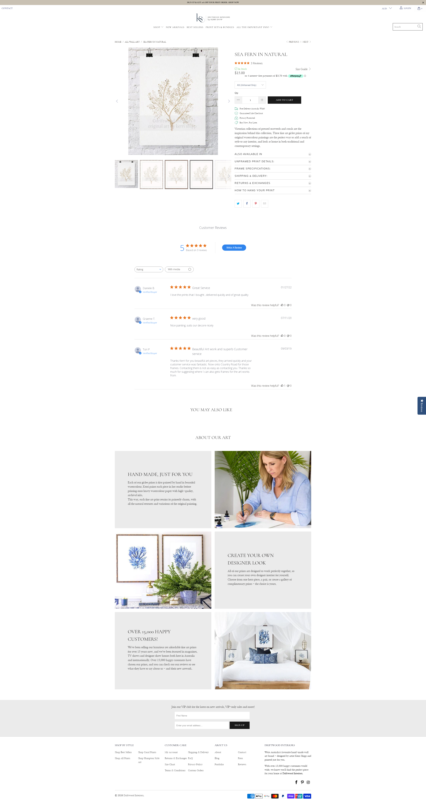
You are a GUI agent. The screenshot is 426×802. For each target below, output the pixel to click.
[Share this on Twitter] (238, 204)
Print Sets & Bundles (220, 27)
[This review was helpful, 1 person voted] (282, 386)
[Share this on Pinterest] (255, 204)
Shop (156, 27)
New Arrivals (175, 27)
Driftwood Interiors (133, 795)
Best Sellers (195, 27)
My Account (171, 752)
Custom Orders (196, 770)
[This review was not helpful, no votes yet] (288, 305)
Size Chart (170, 764)
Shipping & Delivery (198, 752)
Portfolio (219, 764)
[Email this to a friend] (264, 204)
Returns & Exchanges (176, 758)
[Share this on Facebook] (247, 204)
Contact (7, 8)
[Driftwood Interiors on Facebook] (296, 782)
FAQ (190, 758)
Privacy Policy (195, 764)
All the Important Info (253, 27)
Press (240, 758)
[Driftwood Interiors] (213, 18)
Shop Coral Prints (147, 752)
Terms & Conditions (175, 770)
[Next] (228, 101)
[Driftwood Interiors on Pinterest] (302, 782)
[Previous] (117, 101)
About (218, 752)
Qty (236, 93)
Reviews (242, 764)
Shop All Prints (122, 758)
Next (306, 42)
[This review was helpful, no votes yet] (282, 305)
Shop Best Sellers (123, 752)
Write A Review (234, 247)
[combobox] (148, 269)
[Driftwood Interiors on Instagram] (308, 782)
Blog (217, 758)
